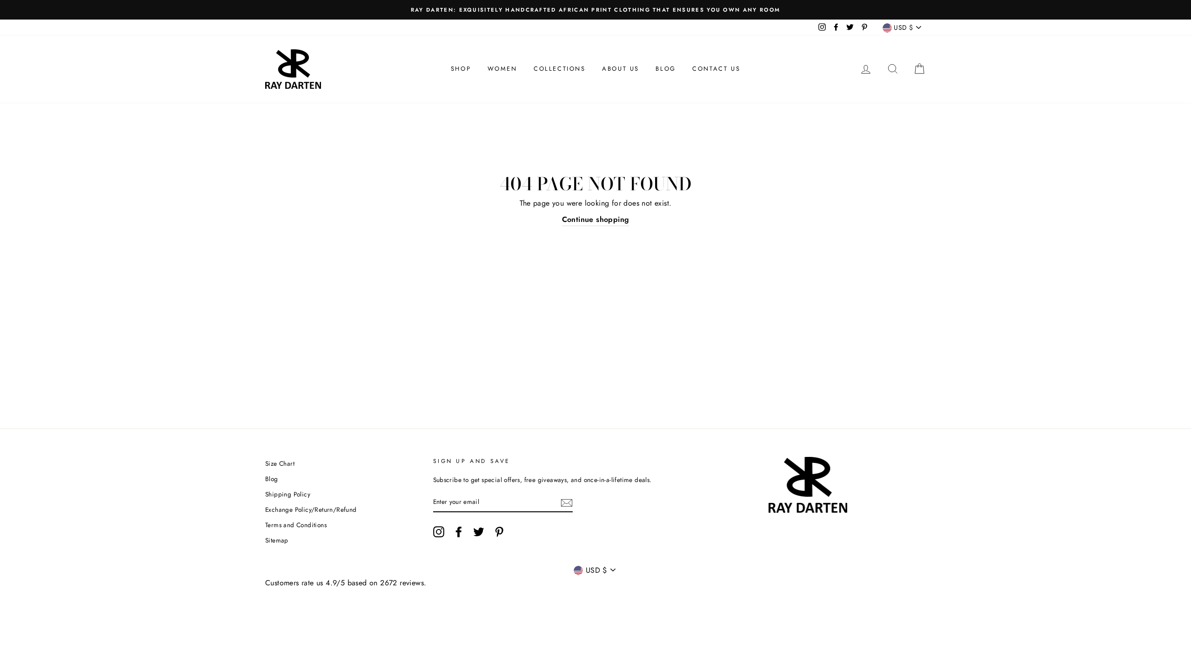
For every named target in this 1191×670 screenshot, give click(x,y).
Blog (666, 68)
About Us (620, 68)
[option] (595, 10)
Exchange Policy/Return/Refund (311, 509)
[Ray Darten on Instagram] (438, 531)
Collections (560, 68)
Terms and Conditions (296, 524)
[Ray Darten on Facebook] (458, 531)
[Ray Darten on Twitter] (478, 531)
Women (502, 68)
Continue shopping (595, 219)
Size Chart (279, 463)
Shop (461, 68)
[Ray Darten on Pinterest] (499, 531)
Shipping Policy (287, 494)
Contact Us (716, 68)
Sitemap (276, 540)
